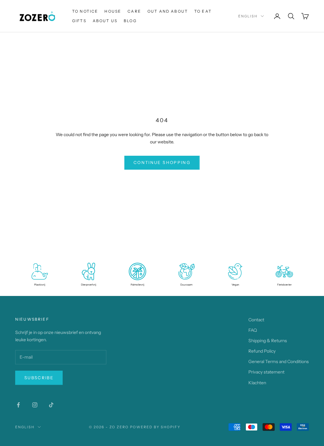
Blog (130, 20)
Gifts (79, 20)
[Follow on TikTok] (51, 405)
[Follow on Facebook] (18, 405)
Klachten (257, 383)
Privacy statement (266, 372)
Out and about (167, 11)
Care (134, 11)
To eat (203, 11)
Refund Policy (262, 351)
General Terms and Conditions (278, 361)
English (248, 16)
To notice (85, 11)
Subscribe (38, 377)
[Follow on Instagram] (35, 405)
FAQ (252, 330)
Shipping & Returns (267, 340)
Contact (256, 320)
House (112, 11)
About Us (105, 20)
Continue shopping (162, 162)
